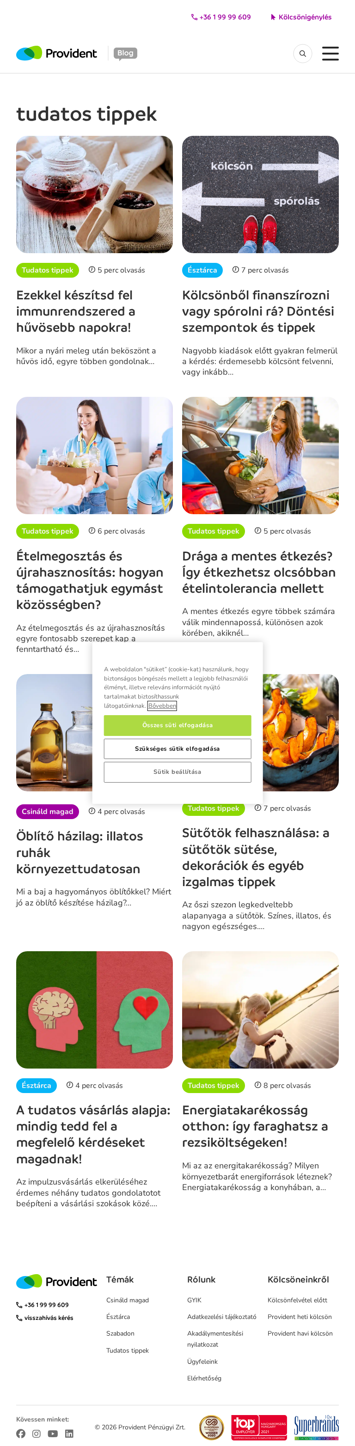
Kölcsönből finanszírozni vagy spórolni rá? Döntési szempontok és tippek (258, 311)
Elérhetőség (204, 1378)
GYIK (194, 1300)
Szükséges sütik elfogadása (177, 749)
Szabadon (120, 1333)
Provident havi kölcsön (300, 1333)
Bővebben (162, 706)
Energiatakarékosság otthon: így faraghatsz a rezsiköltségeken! (255, 1126)
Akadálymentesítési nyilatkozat (215, 1339)
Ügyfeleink (202, 1361)
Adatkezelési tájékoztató (222, 1316)
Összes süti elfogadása (177, 725)
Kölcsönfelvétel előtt (297, 1300)
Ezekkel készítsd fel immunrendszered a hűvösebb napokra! (75, 311)
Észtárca (202, 270)
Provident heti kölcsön (300, 1316)
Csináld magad (47, 812)
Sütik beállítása (177, 772)
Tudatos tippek (47, 270)
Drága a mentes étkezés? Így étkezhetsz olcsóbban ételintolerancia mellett (259, 572)
